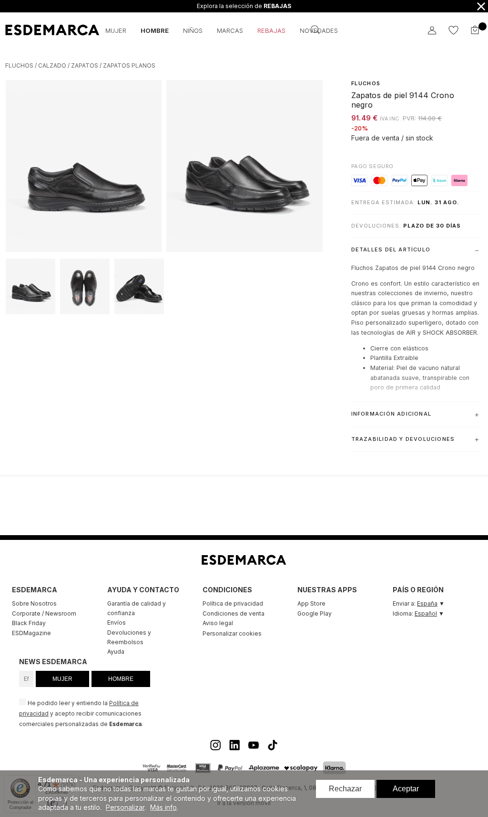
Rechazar (345, 789)
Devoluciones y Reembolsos (129, 637)
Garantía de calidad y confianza (136, 608)
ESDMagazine (31, 633)
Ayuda (115, 651)
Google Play (314, 613)
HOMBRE (120, 679)
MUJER (62, 679)
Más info (163, 807)
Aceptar (406, 789)
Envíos (116, 622)
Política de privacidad (233, 603)
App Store (311, 603)
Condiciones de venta (233, 613)
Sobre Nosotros (34, 603)
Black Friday (29, 623)
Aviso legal (218, 623)
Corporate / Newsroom (44, 613)
